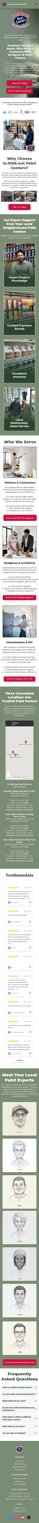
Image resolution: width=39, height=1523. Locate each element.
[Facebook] (10, 1517)
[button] (36, 4)
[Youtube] (23, 1517)
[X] (29, 1517)
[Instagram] (16, 1517)
